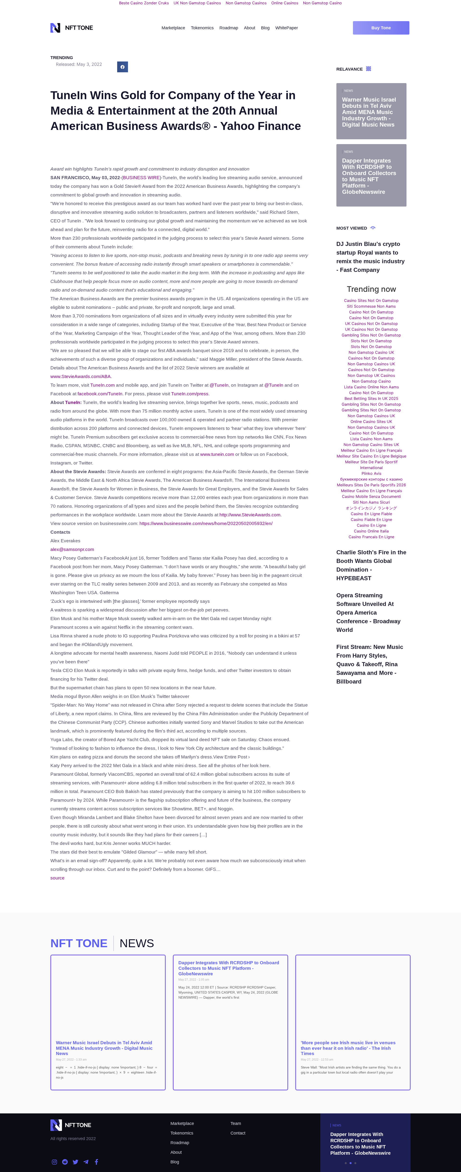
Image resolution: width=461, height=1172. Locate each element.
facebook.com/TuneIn (100, 393)
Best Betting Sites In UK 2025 (371, 398)
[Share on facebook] (122, 66)
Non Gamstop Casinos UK (371, 363)
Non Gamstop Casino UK (371, 352)
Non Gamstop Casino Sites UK (371, 444)
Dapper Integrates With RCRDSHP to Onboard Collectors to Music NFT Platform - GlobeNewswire (228, 968)
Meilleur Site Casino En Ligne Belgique (371, 456)
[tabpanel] (351, 1142)
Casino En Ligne (371, 525)
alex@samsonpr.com (72, 549)
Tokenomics (202, 27)
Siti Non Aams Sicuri (371, 502)
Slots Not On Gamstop (371, 340)
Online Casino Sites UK (371, 421)
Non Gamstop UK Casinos (371, 375)
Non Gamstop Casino (371, 381)
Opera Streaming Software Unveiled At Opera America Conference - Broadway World (368, 612)
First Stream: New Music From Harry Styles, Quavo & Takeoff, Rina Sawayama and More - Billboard (369, 664)
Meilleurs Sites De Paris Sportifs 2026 (371, 484)
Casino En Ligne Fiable (371, 513)
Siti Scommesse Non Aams (371, 306)
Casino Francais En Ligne (371, 536)
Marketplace (173, 27)
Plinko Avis (371, 473)
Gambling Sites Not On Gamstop (371, 335)
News (348, 90)
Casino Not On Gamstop (371, 312)
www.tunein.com (217, 454)
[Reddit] (65, 1162)
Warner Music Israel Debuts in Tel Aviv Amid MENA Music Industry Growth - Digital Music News (104, 1048)
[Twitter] (75, 1162)
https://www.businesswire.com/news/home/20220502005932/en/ (206, 523)
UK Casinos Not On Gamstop (371, 323)
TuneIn (72, 402)
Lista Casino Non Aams (371, 438)
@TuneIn (219, 385)
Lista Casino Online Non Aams (371, 387)
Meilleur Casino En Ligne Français (371, 450)
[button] (381, 28)
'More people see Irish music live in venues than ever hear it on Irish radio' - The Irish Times (348, 1048)
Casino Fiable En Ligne (371, 519)
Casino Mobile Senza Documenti (371, 496)
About (249, 27)
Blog (265, 27)
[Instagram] (54, 1162)
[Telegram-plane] (86, 1162)
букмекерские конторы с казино (371, 479)
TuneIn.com (102, 385)
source (57, 877)
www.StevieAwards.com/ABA (80, 376)
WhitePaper (286, 27)
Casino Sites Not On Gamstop (371, 300)
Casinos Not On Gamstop (371, 358)
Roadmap (228, 27)
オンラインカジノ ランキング (371, 508)
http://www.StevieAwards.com (249, 514)
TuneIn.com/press (189, 393)
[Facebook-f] (96, 1162)
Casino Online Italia (371, 531)
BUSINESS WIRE (141, 177)
